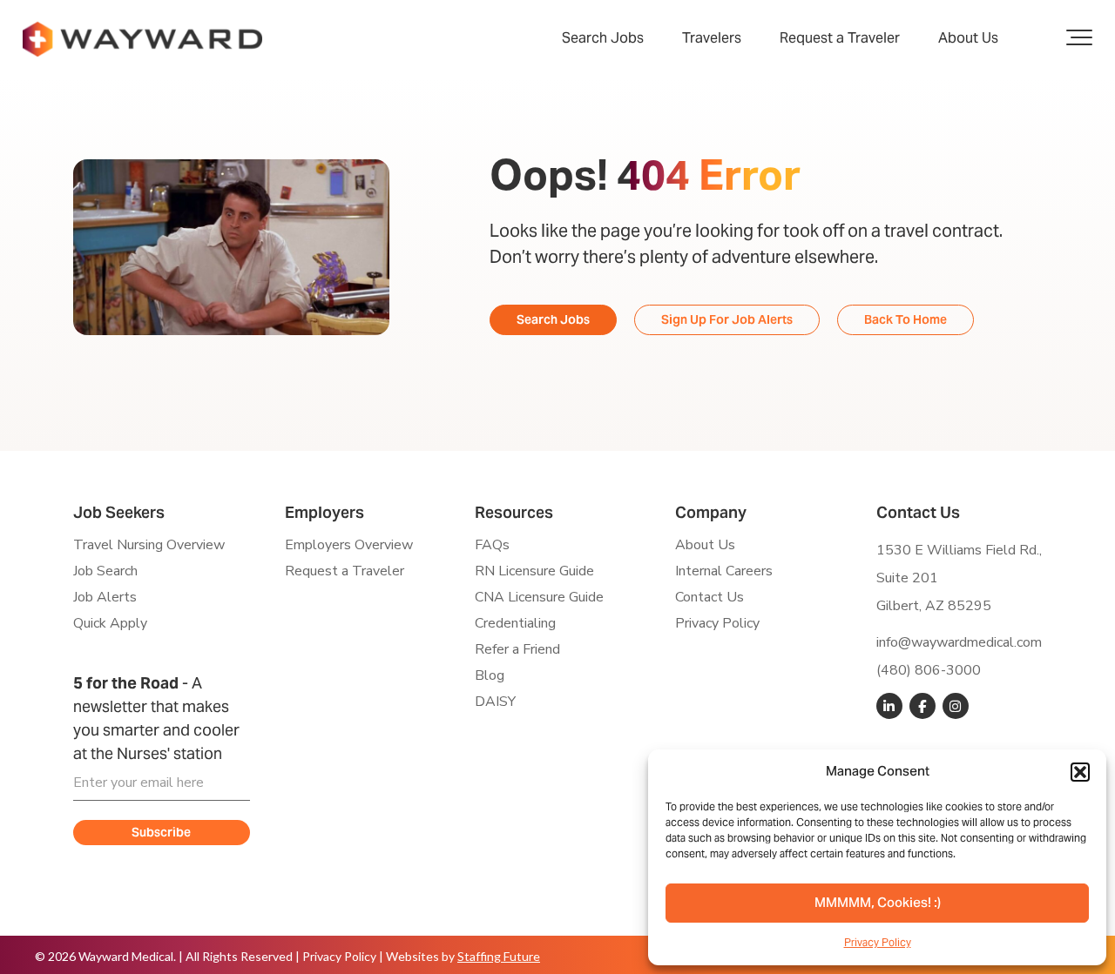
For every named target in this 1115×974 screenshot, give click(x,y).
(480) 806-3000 (928, 670)
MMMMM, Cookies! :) (877, 903)
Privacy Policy (877, 942)
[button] (1080, 772)
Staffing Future (498, 956)
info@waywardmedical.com (959, 642)
